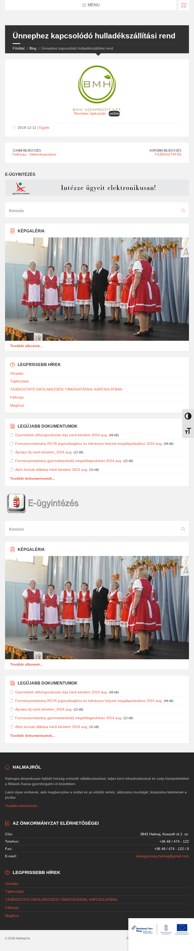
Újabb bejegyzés (27, 150)
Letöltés (114, 113)
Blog (32, 48)
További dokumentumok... (32, 478)
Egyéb (44, 128)
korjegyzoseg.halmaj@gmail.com (162, 856)
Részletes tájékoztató (90, 113)
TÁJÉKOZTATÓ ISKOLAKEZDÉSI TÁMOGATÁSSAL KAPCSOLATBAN (66, 389)
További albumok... (26, 346)
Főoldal (19, 48)
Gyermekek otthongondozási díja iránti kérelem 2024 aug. (61, 435)
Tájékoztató (19, 381)
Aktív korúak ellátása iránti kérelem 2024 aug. (51, 470)
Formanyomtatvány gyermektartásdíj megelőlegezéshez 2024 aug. (68, 461)
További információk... (22, 806)
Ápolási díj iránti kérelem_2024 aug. (43, 452)
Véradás (16, 373)
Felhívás (17, 397)
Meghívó (17, 405)
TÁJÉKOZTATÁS (168, 154)
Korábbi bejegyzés (165, 150)
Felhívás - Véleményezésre (34, 154)
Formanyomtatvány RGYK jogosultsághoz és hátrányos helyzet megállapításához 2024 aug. (89, 444)
